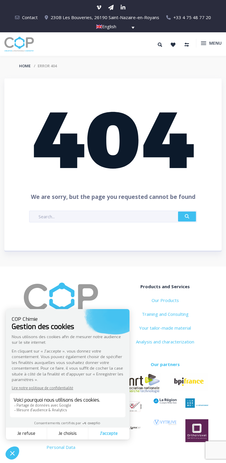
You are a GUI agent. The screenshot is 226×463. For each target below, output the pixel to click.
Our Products (165, 300)
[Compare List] (186, 44)
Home (25, 65)
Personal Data (60, 447)
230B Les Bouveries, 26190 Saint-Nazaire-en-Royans (105, 17)
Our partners (165, 364)
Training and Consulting (165, 314)
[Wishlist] (173, 44)
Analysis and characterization (165, 342)
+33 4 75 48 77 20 (192, 17)
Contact (30, 17)
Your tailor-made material (165, 328)
